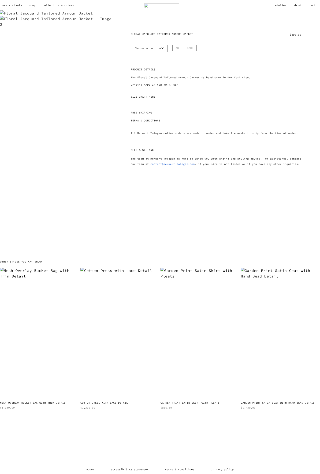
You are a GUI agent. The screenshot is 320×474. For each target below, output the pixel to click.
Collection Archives (58, 5)
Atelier (281, 5)
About (298, 5)
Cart (312, 5)
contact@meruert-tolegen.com (172, 164)
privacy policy (222, 469)
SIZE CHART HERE (143, 96)
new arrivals (12, 5)
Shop (32, 5)
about (90, 469)
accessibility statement (130, 469)
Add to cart (184, 48)
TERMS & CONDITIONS (145, 120)
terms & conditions (179, 469)
